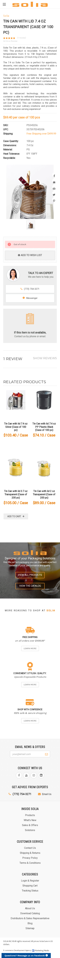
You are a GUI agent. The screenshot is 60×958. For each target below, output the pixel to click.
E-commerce (8, 950)
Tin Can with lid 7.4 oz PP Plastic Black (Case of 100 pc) (44, 427)
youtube (26, 775)
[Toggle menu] (4, 4)
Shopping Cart (30, 885)
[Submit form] (46, 754)
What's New (30, 820)
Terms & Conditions (30, 862)
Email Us (46, 794)
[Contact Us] (30, 318)
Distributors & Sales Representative (30, 918)
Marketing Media (40, 950)
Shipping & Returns (30, 852)
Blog (30, 923)
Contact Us (30, 847)
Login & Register (30, 880)
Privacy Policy (30, 857)
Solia (51, 610)
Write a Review (10, 41)
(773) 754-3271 (31, 288)
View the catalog (30, 585)
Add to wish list (31, 255)
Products (30, 815)
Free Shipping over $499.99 (41, 133)
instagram (34, 775)
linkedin (41, 775)
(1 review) (21, 37)
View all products (30, 574)
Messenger (32, 298)
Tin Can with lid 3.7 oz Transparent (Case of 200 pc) (16, 494)
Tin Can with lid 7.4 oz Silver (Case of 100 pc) (16, 427)
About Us (30, 908)
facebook (19, 775)
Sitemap (30, 928)
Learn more (30, 648)
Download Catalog (30, 913)
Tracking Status (30, 890)
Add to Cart (14, 516)
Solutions (30, 830)
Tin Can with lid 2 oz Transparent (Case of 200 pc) (44, 494)
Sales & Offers (30, 825)
